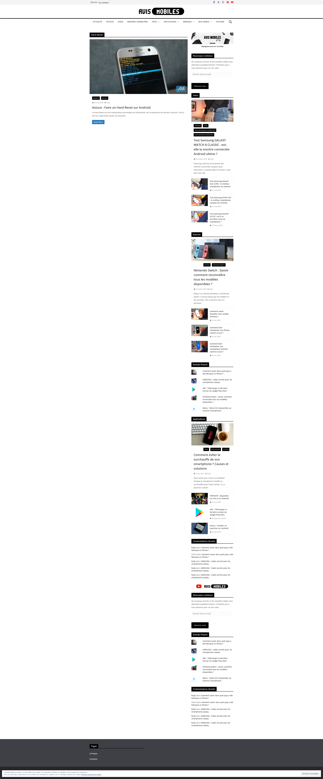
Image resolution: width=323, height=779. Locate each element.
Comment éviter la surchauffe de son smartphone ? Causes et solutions (211, 461)
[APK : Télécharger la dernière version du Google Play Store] (199, 514)
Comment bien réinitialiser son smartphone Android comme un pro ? (218, 348)
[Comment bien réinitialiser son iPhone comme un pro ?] (199, 332)
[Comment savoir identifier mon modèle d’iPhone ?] (199, 315)
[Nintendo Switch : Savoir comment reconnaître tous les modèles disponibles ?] (212, 250)
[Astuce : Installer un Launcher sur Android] (199, 529)
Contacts (93, 759)
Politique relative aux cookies (91, 774)
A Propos (93, 753)
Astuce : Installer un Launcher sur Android (219, 526)
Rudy (108, 103)
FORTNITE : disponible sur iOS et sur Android (219, 497)
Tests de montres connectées (205, 130)
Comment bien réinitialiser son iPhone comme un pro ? (220, 330)
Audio (120, 21)
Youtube (220, 21)
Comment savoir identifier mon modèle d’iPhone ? (219, 314)
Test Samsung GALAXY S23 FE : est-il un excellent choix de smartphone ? (219, 218)
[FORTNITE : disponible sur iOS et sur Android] (199, 499)
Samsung (198, 126)
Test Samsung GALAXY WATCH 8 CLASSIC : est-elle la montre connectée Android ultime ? (212, 147)
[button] (158, 22)
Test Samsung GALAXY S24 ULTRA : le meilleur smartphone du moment (220, 184)
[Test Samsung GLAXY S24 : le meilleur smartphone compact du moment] (199, 202)
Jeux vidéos (203, 21)
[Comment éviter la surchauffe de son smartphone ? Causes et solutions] (212, 434)
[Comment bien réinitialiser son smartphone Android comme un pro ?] (199, 349)
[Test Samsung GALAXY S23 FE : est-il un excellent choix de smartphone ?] (199, 219)
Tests (154, 21)
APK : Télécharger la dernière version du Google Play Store (218, 512)
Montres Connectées (137, 21)
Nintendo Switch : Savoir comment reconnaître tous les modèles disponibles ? (211, 277)
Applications (170, 21)
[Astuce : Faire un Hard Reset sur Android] (139, 66)
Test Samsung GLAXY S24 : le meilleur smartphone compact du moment (220, 200)
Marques (187, 21)
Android (96, 98)
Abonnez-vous (200, 86)
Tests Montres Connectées (204, 135)
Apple (206, 449)
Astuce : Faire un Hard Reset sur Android (121, 107)
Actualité (97, 21)
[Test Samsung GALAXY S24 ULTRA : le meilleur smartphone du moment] (199, 185)
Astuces (110, 21)
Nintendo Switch (219, 265)
